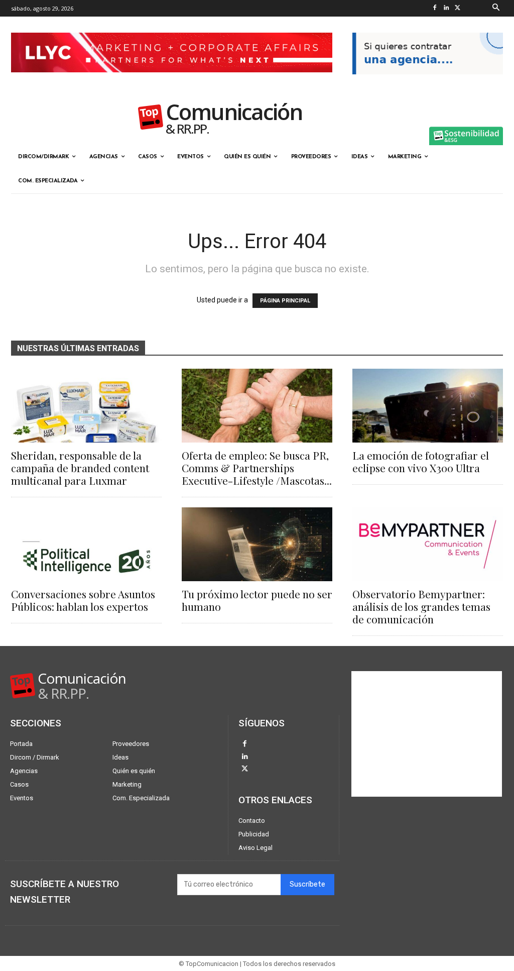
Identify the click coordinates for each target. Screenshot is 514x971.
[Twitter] (458, 8)
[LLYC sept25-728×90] (171, 80)
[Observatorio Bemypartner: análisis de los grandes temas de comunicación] (427, 544)
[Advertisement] (426, 734)
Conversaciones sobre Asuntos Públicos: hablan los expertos (83, 600)
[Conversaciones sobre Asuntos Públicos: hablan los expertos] (86, 544)
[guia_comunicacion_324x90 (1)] (427, 82)
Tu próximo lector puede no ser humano (257, 600)
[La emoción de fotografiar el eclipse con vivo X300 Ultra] (427, 406)
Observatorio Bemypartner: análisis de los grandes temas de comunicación (421, 606)
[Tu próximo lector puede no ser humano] (257, 544)
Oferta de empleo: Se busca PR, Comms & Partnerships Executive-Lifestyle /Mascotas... (257, 467)
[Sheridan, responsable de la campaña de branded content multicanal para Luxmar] (86, 406)
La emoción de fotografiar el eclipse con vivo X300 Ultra (420, 461)
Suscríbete (307, 884)
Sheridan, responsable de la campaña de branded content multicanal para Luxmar (80, 467)
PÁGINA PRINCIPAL (285, 300)
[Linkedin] (446, 8)
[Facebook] (435, 8)
